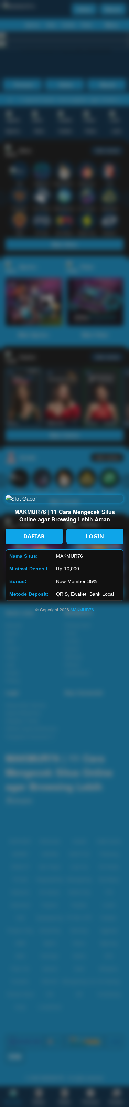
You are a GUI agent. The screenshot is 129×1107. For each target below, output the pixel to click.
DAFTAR (34, 536)
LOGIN (95, 536)
